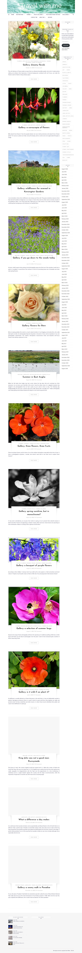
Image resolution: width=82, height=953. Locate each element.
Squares (43, 125)
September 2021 (66, 332)
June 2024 (64, 241)
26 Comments (38, 631)
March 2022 (64, 316)
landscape (65, 110)
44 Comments (38, 67)
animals (65, 64)
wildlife (65, 160)
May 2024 (64, 243)
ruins (69, 141)
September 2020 (66, 365)
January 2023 (65, 288)
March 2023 (64, 282)
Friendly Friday (31, 563)
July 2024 (64, 238)
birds (68, 69)
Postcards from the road (53, 14)
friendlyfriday (67, 102)
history (65, 107)
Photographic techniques (38, 61)
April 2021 (64, 346)
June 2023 (64, 274)
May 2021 (64, 343)
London (38, 125)
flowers (65, 97)
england (65, 94)
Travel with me (41, 5)
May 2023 (64, 277)
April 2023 (64, 279)
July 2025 (64, 205)
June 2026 (64, 174)
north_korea (66, 133)
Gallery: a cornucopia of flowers (33, 128)
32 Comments (38, 449)
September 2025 (66, 199)
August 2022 (65, 302)
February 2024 (65, 252)
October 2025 (65, 196)
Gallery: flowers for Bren (34, 326)
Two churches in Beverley (17, 937)
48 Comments (37, 328)
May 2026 (64, 177)
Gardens (26, 443)
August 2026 (65, 169)
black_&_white (67, 72)
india (70, 107)
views (68, 157)
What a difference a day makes (34, 820)
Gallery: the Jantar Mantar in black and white (18, 933)
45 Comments (38, 264)
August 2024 (65, 235)
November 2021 (65, 327)
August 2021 (65, 335)
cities (64, 83)
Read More (34, 79)
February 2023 (65, 285)
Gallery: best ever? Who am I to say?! (18, 944)
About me (41, 17)
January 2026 (65, 188)
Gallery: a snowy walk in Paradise (34, 887)
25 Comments (39, 822)
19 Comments (38, 568)
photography (66, 138)
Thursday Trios (44, 443)
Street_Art (66, 146)
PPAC (64, 141)
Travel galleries (30, 255)
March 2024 (64, 249)
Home (12, 14)
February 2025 (65, 218)
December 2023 (65, 257)
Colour (18, 563)
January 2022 (65, 321)
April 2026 (64, 180)
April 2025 (64, 213)
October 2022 (65, 296)
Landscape (26, 374)
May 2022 (64, 310)
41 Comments (38, 517)
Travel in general (37, 62)
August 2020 (65, 368)
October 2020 (65, 363)
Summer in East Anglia (34, 377)
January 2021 (65, 354)
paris (64, 135)
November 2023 (65, 260)
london (65, 118)
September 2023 (66, 266)
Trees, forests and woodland (44, 255)
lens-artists (66, 113)
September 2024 (66, 232)
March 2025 (64, 216)
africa (64, 61)
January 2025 (65, 221)
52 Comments (38, 130)
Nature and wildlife (35, 374)
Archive (50, 17)
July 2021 (64, 338)
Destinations (19, 14)
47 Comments (38, 194)
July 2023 (64, 271)
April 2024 (64, 246)
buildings (65, 75)
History (30, 755)
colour (65, 88)
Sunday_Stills (67, 152)
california (66, 78)
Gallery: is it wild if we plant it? (34, 692)
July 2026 (64, 171)
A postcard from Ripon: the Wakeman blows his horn (18, 927)
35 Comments (38, 764)
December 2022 (65, 291)
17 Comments (37, 695)
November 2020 (65, 360)
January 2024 (65, 255)
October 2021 (65, 329)
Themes (28, 14)
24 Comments (38, 380)
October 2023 (65, 263)
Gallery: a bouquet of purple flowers (34, 565)
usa (64, 157)
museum (65, 130)
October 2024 (65, 230)
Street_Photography (69, 149)
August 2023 (65, 268)
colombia (65, 86)
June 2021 (64, 340)
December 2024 (65, 224)
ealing (64, 91)
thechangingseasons (69, 154)
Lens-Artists (26, 61)
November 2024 (65, 227)
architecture (66, 67)
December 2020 (65, 357)
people (70, 135)
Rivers (43, 755)
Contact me (34, 17)
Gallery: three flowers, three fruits (34, 446)
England (17, 255)
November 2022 (65, 293)
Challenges (65, 14)
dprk (70, 88)
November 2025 (65, 194)
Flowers (19, 61)
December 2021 (65, 324)
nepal (70, 130)
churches (65, 80)
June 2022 (64, 307)
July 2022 (64, 304)
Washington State (41, 817)
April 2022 (64, 313)
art (64, 69)
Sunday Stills (46, 374)
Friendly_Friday (67, 105)
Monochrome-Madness (66, 127)
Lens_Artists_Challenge (70, 116)
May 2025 (64, 210)
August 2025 (65, 202)
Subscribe (65, 45)
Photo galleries (38, 14)
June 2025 (64, 207)
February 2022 (65, 318)
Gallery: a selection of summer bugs (33, 628)
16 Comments (39, 890)
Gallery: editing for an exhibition (18, 921)
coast (70, 83)
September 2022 (66, 299)
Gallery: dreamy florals (34, 65)
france (65, 99)
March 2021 (64, 349)
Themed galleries (37, 323)
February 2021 (65, 352)
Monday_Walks (67, 121)
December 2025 (65, 191)
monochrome (66, 124)
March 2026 (64, 182)
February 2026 (65, 185)
